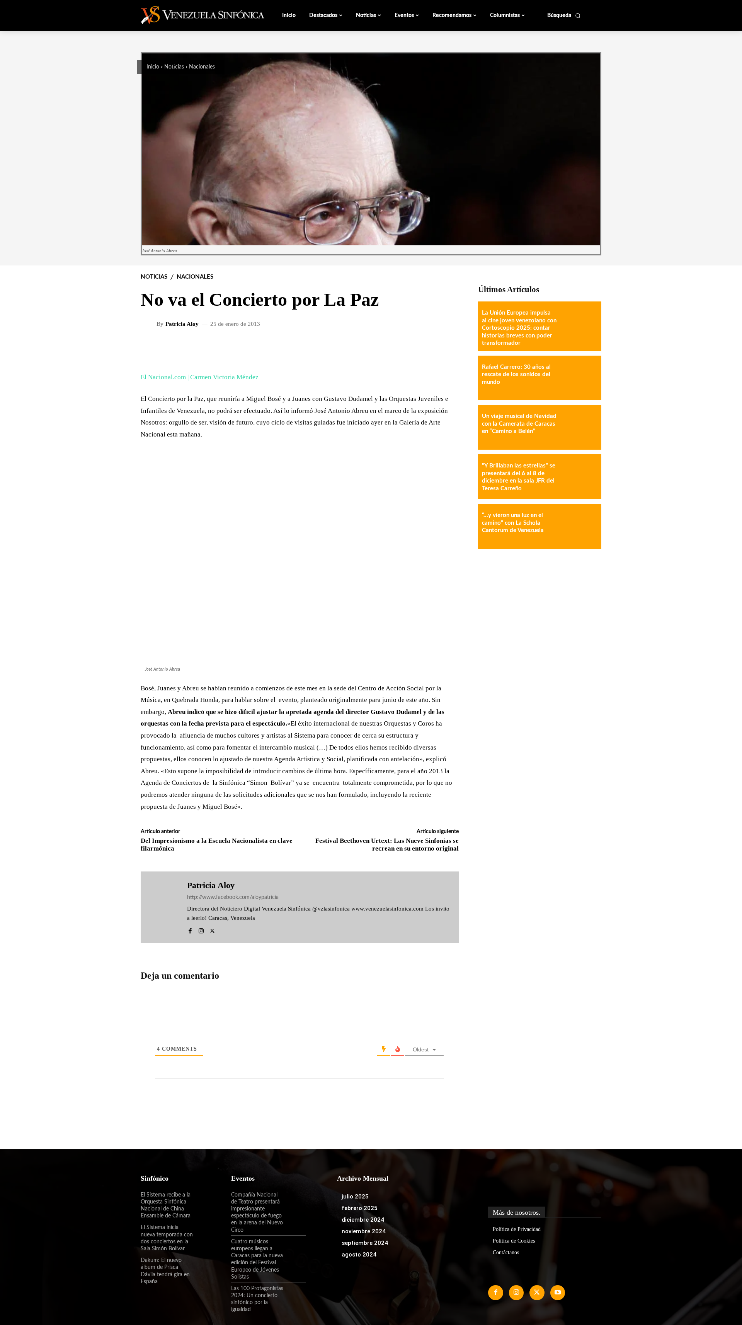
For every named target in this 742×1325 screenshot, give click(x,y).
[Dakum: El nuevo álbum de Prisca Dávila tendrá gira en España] (204, 1267)
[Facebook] (190, 930)
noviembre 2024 (364, 1231)
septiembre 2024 (365, 1242)
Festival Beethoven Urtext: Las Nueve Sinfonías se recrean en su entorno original (387, 844)
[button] (564, 15)
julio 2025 (355, 1196)
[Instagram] (201, 930)
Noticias (174, 67)
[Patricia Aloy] (150, 324)
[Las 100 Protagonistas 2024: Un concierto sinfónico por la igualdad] (295, 1295)
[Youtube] (557, 1292)
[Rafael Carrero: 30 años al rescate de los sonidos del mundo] (578, 378)
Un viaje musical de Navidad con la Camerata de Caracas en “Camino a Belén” (519, 423)
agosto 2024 (359, 1254)
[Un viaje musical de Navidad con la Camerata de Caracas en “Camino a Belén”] (578, 427)
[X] (212, 930)
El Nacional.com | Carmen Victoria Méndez (200, 377)
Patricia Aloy (182, 324)
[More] (447, 349)
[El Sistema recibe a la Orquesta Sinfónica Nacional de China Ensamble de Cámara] (204, 1201)
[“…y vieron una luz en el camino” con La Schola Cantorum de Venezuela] (578, 526)
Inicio (152, 67)
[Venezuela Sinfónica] (192, 15)
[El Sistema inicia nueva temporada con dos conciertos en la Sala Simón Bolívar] (204, 1234)
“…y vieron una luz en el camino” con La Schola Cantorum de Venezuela (513, 522)
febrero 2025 (360, 1208)
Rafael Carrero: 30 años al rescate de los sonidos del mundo (516, 374)
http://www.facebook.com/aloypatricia (233, 897)
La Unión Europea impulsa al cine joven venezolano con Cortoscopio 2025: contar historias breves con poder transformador (519, 328)
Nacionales (202, 67)
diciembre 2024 (363, 1219)
